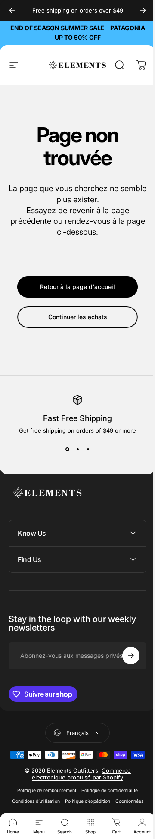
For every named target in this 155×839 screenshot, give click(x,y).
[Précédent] (12, 10)
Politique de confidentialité (106, 804)
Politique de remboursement (43, 804)
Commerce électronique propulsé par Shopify (78, 788)
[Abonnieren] (124, 655)
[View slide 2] (77, 449)
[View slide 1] (67, 449)
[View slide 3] (88, 449)
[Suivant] (142, 10)
